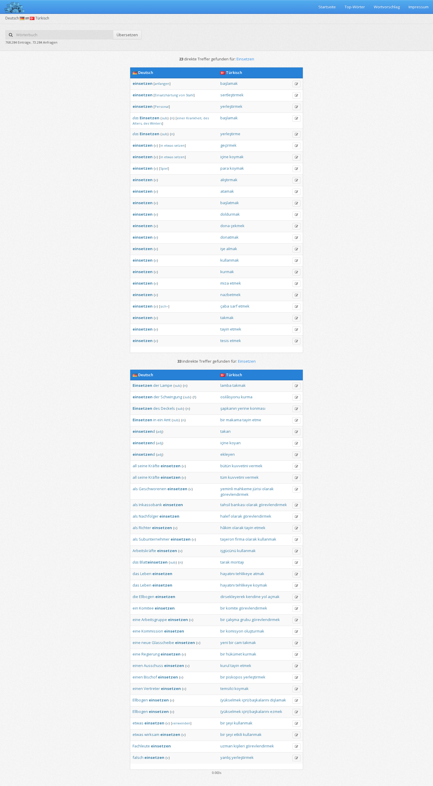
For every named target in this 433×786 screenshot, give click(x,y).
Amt (167, 419)
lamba (226, 385)
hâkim (225, 527)
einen (138, 665)
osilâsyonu (230, 396)
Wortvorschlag (387, 6)
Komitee (146, 608)
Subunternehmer (154, 539)
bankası (238, 504)
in (161, 145)
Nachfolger (148, 516)
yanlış (225, 757)
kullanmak (229, 260)
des (206, 118)
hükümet (234, 654)
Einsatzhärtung (166, 95)
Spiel (164, 168)
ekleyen (227, 454)
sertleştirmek (232, 95)
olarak (268, 488)
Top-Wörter (355, 6)
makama (234, 419)
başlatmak (229, 202)
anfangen (162, 83)
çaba (224, 306)
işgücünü (228, 550)
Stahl (190, 95)
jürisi (257, 488)
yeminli (226, 488)
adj (159, 431)
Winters (156, 123)
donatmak (229, 237)
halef (225, 516)
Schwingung (171, 396)
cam (238, 642)
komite (232, 608)
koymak (236, 156)
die (135, 596)
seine (143, 465)
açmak (274, 596)
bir (222, 419)
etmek (235, 283)
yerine (243, 408)
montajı (237, 562)
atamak (227, 191)
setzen (179, 145)
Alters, (138, 123)
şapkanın (228, 408)
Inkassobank (150, 504)
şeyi (229, 723)
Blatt (154, 562)
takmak (227, 317)
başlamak (229, 83)
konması (257, 408)
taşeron (227, 539)
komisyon (234, 631)
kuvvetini (240, 465)
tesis (224, 340)
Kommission (152, 631)
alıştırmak (228, 179)
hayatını (227, 573)
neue (146, 642)
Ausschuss (153, 665)
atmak (258, 573)
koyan (235, 442)
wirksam (151, 734)
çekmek (237, 225)
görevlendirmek (234, 494)
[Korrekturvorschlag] (296, 84)
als (135, 488)
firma (239, 539)
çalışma (232, 619)
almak (231, 248)
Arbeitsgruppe (154, 619)
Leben (145, 573)
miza (224, 283)
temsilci (227, 688)
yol (264, 596)
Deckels (168, 408)
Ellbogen (146, 596)
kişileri (239, 746)
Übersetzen (127, 34)
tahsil (225, 504)
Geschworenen (152, 488)
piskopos (234, 677)
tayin (224, 329)
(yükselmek (230, 700)
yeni (224, 642)
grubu (245, 619)
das (136, 117)
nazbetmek (230, 294)
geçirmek (228, 145)
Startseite (327, 6)
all (135, 465)
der (156, 385)
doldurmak (230, 214)
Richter (145, 527)
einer (181, 118)
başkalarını (259, 700)
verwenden (181, 723)
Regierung (150, 654)
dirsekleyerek (232, 596)
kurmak (227, 271)
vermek (255, 465)
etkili (238, 734)
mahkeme (243, 488)
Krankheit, (194, 118)
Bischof (150, 677)
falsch (138, 757)
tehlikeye (244, 573)
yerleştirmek (231, 106)
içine (224, 156)
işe (222, 248)
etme (256, 419)
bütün (225, 465)
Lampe (166, 385)
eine (137, 619)
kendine (253, 596)
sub (164, 118)
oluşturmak (254, 631)
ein (160, 419)
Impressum (419, 6)
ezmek (276, 711)
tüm (223, 477)
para (224, 168)
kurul (224, 665)
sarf (233, 306)
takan (225, 431)
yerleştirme (230, 133)
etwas (168, 145)
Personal (162, 106)
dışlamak (278, 700)
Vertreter (152, 688)
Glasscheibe (163, 642)
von (182, 95)
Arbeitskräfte (144, 550)
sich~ (164, 306)
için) (245, 700)
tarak (225, 562)
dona (225, 225)
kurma (246, 396)
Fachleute (141, 746)
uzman (226, 746)
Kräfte (154, 465)
